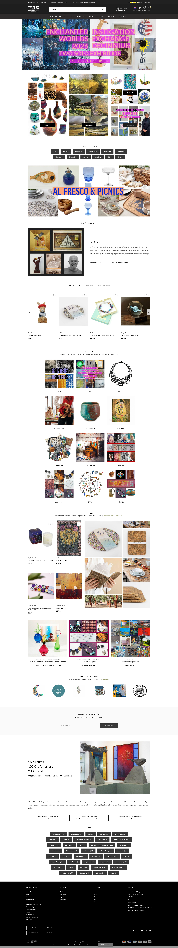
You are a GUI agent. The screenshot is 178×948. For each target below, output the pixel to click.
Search (103, 9)
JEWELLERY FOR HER (89, 665)
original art (89, 862)
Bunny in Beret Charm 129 (36, 335)
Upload (28, 912)
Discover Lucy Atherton (99, 260)
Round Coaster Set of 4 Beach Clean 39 (71, 335)
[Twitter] (142, 930)
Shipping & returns (31, 909)
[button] (87, 282)
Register (62, 892)
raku (71, 867)
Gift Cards (100, 16)
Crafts (65, 16)
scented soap (118, 867)
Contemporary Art (83, 839)
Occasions (59, 157)
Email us (49, 927)
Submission (29, 897)
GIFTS (40, 776)
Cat (90, 834)
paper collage (121, 862)
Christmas (120, 834)
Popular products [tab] (105, 285)
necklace (74, 862)
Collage (52, 839)
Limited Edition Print (121, 839)
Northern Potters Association (102, 845)
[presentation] (29, 312)
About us (28, 902)
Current (66, 151)
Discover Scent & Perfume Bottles (47, 665)
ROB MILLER (89, 125)
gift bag (52, 856)
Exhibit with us (30, 899)
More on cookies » (121, 944)
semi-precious (67, 873)
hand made (80, 856)
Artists (58, 16)
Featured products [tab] (73, 285)
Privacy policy (30, 907)
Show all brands (103, 679)
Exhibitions (80, 16)
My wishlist (63, 899)
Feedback (29, 894)
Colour (66, 839)
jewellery (96, 856)
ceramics (122, 851)
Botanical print (58, 834)
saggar (83, 867)
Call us (33, 927)
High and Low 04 (61, 608)
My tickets (63, 897)
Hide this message (105, 944)
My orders (63, 894)
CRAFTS (47, 125)
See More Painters (118, 260)
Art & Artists (130, 665)
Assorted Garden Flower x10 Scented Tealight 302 (39, 609)
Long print (54, 845)
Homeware (107, 151)
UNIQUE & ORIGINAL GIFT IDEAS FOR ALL (58, 776)
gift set (66, 856)
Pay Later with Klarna (32, 917)
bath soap (88, 851)
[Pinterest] (146, 930)
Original (124, 845)
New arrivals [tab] (89, 285)
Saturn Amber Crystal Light (129, 335)
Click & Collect (30, 914)
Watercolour (71, 851)
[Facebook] (133, 930)
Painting (56, 851)
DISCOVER (130, 125)
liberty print (112, 856)
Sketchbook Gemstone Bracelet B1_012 (102, 335)
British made (76, 834)
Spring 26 (130, 93)
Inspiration (72, 157)
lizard (126, 856)
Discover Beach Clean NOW (113, 516)
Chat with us (33, 933)
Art (51, 16)
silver (113, 873)
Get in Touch (29, 892)
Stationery (121, 151)
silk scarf (100, 873)
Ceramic (104, 834)
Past (55, 151)
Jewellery (98, 157)
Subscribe (109, 726)
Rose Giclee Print (61, 560)
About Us (111, 16)
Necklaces (78, 151)
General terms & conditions (33, 904)
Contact (122, 16)
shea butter (84, 873)
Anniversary (93, 151)
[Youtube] (150, 930)
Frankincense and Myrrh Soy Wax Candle (40, 560)
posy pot (58, 867)
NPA (82, 845)
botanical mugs (105, 851)
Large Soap (102, 839)
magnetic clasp (57, 862)
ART (29, 776)
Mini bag (69, 845)
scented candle (100, 867)
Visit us (49, 933)
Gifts (72, 16)
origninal (104, 862)
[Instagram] (137, 930)
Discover (90, 16)
